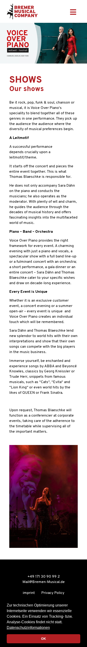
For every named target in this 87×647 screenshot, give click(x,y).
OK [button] (43, 638)
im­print (29, 593)
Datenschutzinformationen (28, 628)
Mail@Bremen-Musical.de (44, 582)
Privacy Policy (52, 593)
